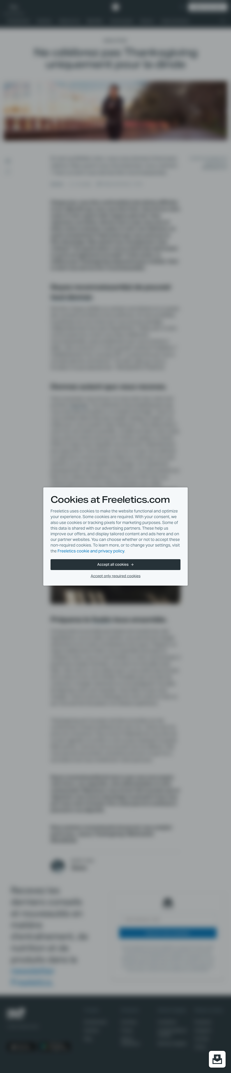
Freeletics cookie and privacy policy (91, 551)
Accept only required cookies (116, 576)
